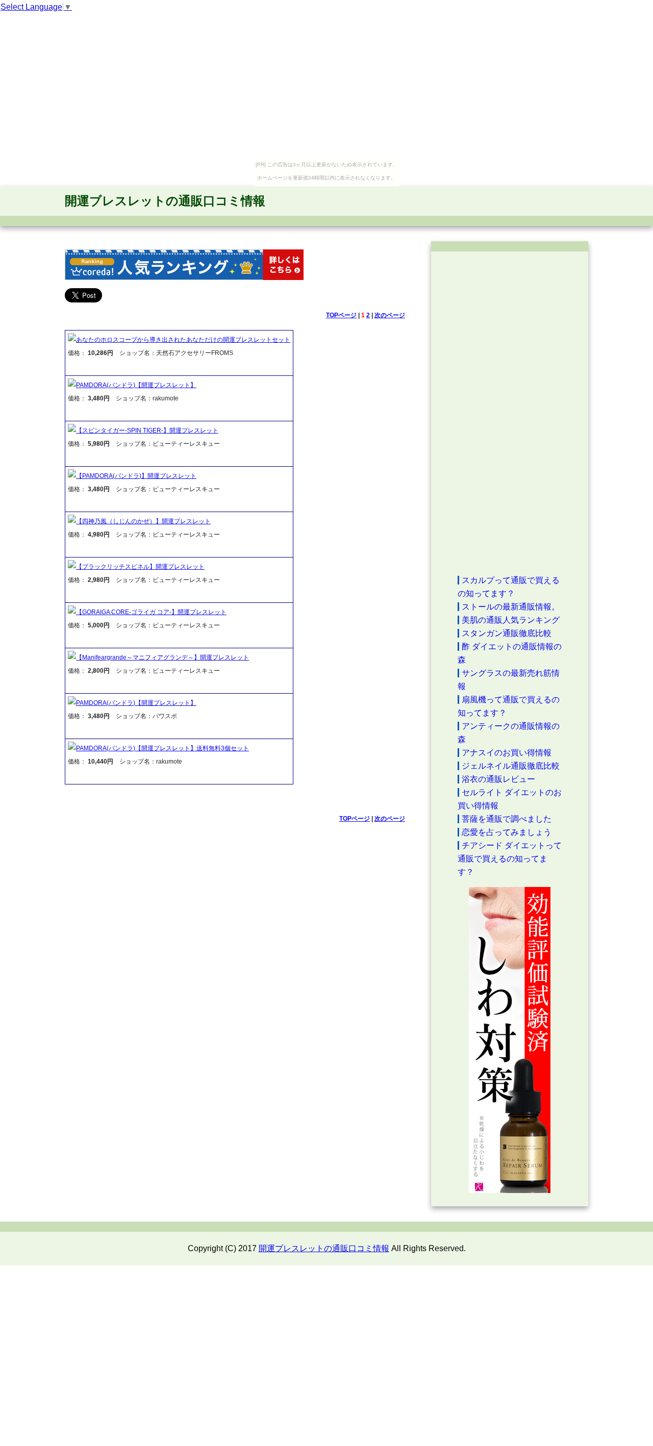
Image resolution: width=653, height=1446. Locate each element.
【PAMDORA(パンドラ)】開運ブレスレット (136, 475)
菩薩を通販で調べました (506, 819)
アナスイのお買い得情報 (506, 752)
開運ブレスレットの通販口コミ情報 (165, 201)
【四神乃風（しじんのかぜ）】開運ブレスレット (143, 521)
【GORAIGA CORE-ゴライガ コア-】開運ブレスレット (151, 612)
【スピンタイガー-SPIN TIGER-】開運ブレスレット (147, 430)
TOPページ (341, 315)
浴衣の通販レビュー (498, 779)
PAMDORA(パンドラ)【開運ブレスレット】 (136, 385)
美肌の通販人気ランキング (511, 620)
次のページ (389, 315)
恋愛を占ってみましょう (506, 832)
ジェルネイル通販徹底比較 (511, 766)
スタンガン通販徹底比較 (506, 633)
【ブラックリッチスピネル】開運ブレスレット (140, 566)
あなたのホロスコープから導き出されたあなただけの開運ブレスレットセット (183, 339)
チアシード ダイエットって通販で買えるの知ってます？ (510, 858)
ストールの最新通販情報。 (511, 606)
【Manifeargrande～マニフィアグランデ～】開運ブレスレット (162, 657)
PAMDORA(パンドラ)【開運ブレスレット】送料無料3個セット (162, 748)
